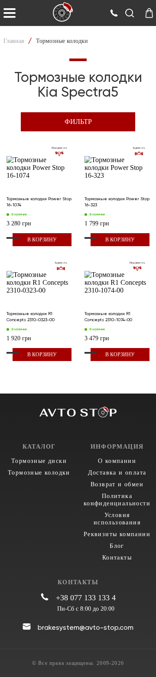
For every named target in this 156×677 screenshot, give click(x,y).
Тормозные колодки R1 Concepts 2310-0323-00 (30, 316)
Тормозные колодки (39, 472)
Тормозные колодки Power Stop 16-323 (117, 201)
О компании (117, 461)
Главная (13, 41)
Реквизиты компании (117, 534)
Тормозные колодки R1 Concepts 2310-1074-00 (108, 316)
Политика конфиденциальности (117, 500)
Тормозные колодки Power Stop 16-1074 (39, 201)
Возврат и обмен (117, 484)
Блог (117, 546)
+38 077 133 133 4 (86, 597)
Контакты (117, 557)
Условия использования (117, 519)
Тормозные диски (39, 461)
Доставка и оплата (117, 472)
